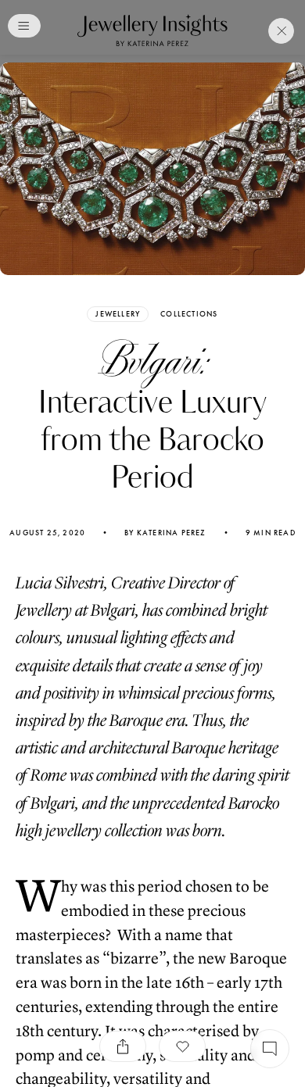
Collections (188, 314)
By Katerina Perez (165, 533)
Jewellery (117, 314)
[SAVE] (182, 1046)
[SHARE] (122, 1046)
